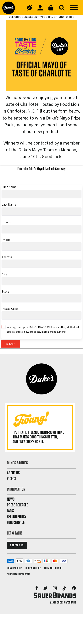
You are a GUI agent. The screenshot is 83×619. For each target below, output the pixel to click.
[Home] (10, 7)
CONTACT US (17, 545)
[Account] (40, 7)
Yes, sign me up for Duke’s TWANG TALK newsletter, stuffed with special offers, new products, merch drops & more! (43, 329)
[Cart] (51, 7)
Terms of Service (53, 568)
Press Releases (17, 505)
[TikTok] (64, 588)
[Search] (61, 7)
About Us (13, 473)
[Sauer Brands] (55, 595)
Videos (11, 478)
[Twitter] (45, 588)
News (10, 499)
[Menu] (74, 7)
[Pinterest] (74, 588)
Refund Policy (16, 516)
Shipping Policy (33, 568)
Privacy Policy (14, 568)
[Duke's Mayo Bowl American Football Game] (29, 7)
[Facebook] (37, 588)
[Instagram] (55, 588)
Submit (10, 344)
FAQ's (10, 511)
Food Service (16, 522)
